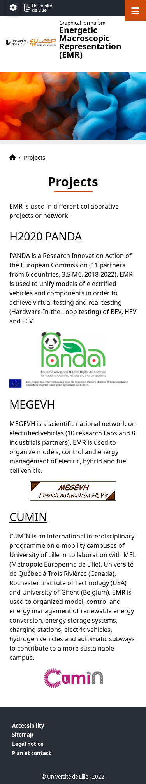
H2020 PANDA (45, 236)
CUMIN (28, 516)
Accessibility (28, 725)
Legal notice (28, 743)
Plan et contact (31, 753)
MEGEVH (32, 404)
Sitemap (22, 734)
